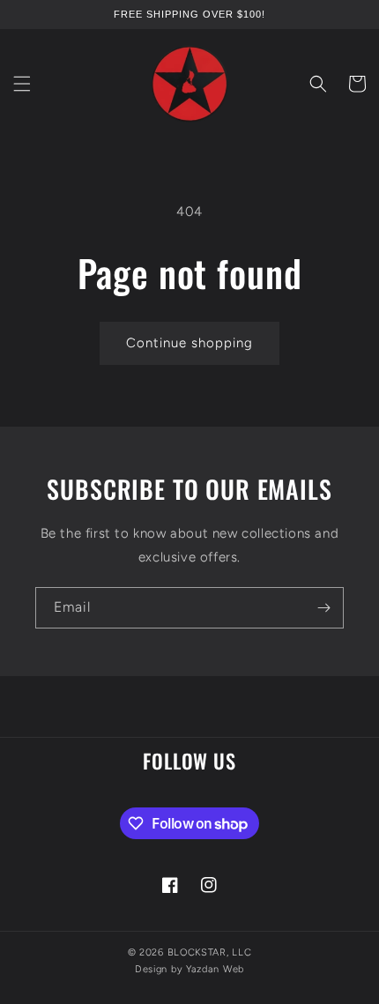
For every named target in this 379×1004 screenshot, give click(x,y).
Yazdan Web (215, 969)
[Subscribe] (323, 607)
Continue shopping (189, 343)
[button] (22, 83)
